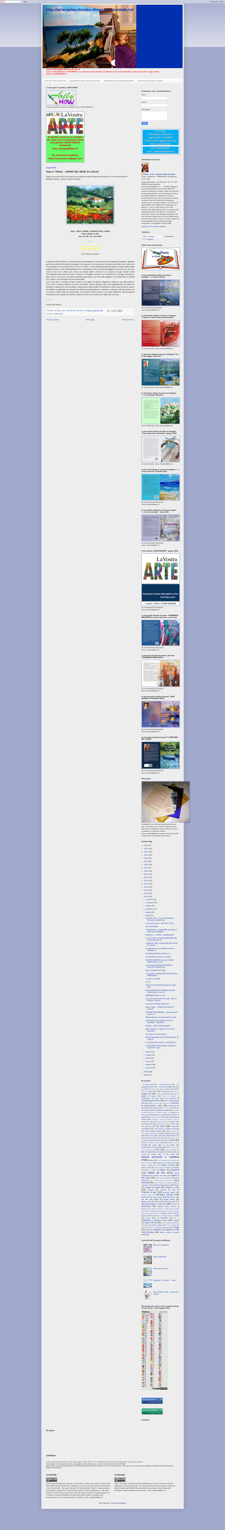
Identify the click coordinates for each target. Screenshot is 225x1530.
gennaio (149, 1068)
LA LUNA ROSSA (151, 926)
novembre (150, 902)
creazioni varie (174, 1122)
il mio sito (159, 1138)
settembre (150, 909)
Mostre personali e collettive (160, 1156)
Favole (167, 1124)
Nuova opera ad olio (160, 1268)
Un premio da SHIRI (152, 979)
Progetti (151, 1190)
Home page (90, 320)
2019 (146, 868)
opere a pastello (159, 1167)
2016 (146, 877)
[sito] (152, 1403)
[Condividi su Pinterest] (121, 311)
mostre (143, 1154)
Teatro (168, 1225)
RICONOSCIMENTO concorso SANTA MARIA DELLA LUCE (159, 961)
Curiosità (147, 1124)
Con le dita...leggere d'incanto (160, 1103)
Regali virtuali (169, 1199)
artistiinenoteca (166, 1091)
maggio (149, 1055)
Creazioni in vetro (161, 1122)
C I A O (148, 982)
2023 (146, 855)
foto (149, 1126)
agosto (148, 912)
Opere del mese (160, 1175)
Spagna (176, 1220)
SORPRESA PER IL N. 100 (155, 995)
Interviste (157, 1140)
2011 (146, 893)
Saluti (177, 1216)
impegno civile (171, 1138)
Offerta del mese (166, 1160)
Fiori (142, 1126)
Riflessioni (158, 1215)
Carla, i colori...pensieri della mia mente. (160, 174)
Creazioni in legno (147, 1122)
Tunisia (157, 1227)
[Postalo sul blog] (114, 311)
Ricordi (174, 1204)
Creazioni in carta (157, 1119)
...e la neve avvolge (165, 1087)
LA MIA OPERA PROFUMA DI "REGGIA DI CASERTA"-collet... (161, 1047)
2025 (146, 849)
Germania (173, 1131)
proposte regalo (169, 1192)
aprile (148, 1058)
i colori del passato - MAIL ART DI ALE (159, 923)
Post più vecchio (128, 320)
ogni (149, 1163)
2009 (146, 1072)
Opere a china (167, 1165)
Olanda (143, 1165)
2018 (146, 871)
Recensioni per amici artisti (151, 1197)
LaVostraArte (161, 1147)
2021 (146, 861)
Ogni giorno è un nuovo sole (164, 1163)
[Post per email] (108, 310)
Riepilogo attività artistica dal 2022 (151, 1209)
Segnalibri (164, 1218)
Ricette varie (146, 1201)
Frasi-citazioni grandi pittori (155, 1131)
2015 (146, 881)
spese (163, 1222)
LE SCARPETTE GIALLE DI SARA (158, 957)
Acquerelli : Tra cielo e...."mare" (164, 1280)
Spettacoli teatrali (172, 1222)
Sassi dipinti (151, 1218)
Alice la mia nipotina (157, 1089)
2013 (146, 887)
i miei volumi (153, 1135)
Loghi (167, 1149)
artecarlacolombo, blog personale (85, 81)
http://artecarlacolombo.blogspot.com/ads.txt (89, 9)
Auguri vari (146, 1094)
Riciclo (157, 1201)
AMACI (176, 1089)
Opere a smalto (150, 1170)
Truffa (150, 1227)
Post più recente (53, 320)
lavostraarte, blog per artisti (150, 81)
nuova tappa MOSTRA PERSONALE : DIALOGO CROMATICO (159, 966)
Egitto (155, 1124)
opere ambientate (159, 1257)
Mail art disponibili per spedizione (154, 1152)
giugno (148, 1052)
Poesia (176, 1185)
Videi (147, 1230)
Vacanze (166, 1227)
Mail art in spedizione (161, 1245)
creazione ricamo (154, 1117)
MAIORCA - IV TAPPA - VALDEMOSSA (159, 935)
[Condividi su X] (117, 311)
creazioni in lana (171, 1119)
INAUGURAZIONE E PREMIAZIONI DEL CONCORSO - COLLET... (160, 991)
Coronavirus (154, 1108)
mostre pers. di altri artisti (162, 1154)
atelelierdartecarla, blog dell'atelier (119, 81)
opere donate (159, 1178)
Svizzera (144, 1225)
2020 (146, 864)
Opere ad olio (58, 314)
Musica (150, 1160)
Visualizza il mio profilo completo (153, 226)
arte (145, 1091)
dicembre (149, 899)
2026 (146, 845)
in (178, 1138)
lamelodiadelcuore (147, 1147)
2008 (146, 1075)
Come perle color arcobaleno (165, 1098)
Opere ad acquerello (169, 1170)
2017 (146, 874)
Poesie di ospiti (152, 1187)
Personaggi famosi (163, 1185)
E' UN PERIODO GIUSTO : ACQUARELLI (160, 1042)
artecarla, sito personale (55, 81)
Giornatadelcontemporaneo (149, 1133)
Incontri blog (147, 1140)
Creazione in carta (159, 1115)
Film (173, 1124)
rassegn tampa (146, 1194)
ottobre (149, 906)
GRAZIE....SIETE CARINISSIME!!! (158, 1026)
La (173, 1142)
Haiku (170, 1133)
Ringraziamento (167, 1215)
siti (175, 1218)
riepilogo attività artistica (167, 1206)
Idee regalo (166, 1135)
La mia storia (168, 1145)
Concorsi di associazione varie (160, 1104)
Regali (156, 1199)
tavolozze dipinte (157, 1225)
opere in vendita (154, 1180)
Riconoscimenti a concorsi (153, 1204)
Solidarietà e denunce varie (154, 1220)
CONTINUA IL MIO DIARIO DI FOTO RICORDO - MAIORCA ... (159, 1022)
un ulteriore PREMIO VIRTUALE (157, 1004)
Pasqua (169, 1182)
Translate (149, 239)
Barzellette (166, 1094)
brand (164, 1096)
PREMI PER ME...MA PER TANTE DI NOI (160, 1017)
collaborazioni (146, 1098)
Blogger (123, 1503)
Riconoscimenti (169, 1201)
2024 (146, 852)
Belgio (175, 1094)
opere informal (166, 1180)
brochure (173, 1096)
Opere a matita (146, 1167)
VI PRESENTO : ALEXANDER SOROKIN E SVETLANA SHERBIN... (161, 931)
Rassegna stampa (164, 1194)
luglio (148, 915)
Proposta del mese (168, 1190)
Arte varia (152, 1091)
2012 (146, 890)
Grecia (161, 1133)
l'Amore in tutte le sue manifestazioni (155, 1143)
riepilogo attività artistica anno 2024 (160, 1211)
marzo (148, 1061)
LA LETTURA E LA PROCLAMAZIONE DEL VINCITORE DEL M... (161, 939)
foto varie (160, 1126)
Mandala (174, 1152)
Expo (161, 1124)
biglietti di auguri (148, 1096)
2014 (146, 884)
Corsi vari (165, 1108)
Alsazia (168, 1089)
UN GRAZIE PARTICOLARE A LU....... (159, 953)
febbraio (149, 1064)
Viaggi (176, 1227)
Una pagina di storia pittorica (156, 1034)
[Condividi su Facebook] (119, 311)
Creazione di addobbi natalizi (158, 1110)
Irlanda (165, 1140)
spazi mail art (151, 1222)
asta (175, 1091)
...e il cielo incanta (147, 1084)
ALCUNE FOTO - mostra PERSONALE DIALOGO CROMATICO (159, 919)
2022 (146, 858)
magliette (174, 1149)
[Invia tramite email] (112, 311)
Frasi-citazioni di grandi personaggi (166, 1129)
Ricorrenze (146, 1206)
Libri (157, 1149)
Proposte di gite (148, 1192)
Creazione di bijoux (161, 1112)
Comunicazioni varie (150, 1101)
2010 (146, 897)
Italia (173, 1140)
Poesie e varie (172, 1187)
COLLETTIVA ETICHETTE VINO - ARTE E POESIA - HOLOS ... (161, 1000)
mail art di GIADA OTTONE (155, 970)
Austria (158, 1094)
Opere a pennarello (172, 1167)
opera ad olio (153, 1165)
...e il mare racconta (164, 1084)
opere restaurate (159, 1182)
